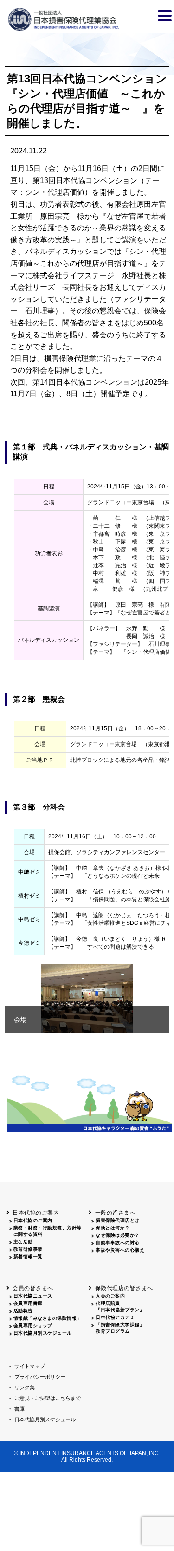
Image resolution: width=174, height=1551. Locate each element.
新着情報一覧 (28, 1256)
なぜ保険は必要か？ (118, 1235)
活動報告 (23, 1310)
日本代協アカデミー (118, 1317)
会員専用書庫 (28, 1303)
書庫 (19, 1409)
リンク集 (24, 1387)
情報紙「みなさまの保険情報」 (47, 1318)
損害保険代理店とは (118, 1220)
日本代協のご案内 (32, 1220)
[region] (87, 998)
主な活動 (23, 1241)
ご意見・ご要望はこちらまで (47, 1398)
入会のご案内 (110, 1295)
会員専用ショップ (32, 1325)
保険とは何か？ (113, 1227)
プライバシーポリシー (39, 1377)
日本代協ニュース (32, 1295)
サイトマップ (29, 1366)
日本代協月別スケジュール (42, 1333)
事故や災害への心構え (120, 1250)
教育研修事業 (28, 1249)
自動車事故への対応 (118, 1242)
